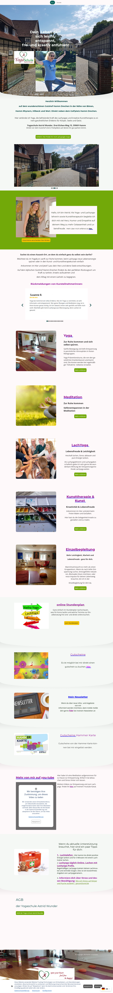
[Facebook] (52, 965)
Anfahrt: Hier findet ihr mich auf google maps (53, 137)
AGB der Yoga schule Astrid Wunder (30, 913)
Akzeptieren (36, 822)
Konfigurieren (47, 991)
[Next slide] (90, 305)
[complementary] (105, 989)
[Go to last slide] (22, 305)
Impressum (6, 961)
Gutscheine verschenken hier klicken (36, 240)
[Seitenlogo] (56, 979)
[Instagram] (55, 965)
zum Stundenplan (71, 623)
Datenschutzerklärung (36, 817)
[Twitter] (58, 965)
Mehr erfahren (80, 370)
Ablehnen (98, 986)
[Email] (61, 965)
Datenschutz (18, 961)
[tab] (51, 188)
